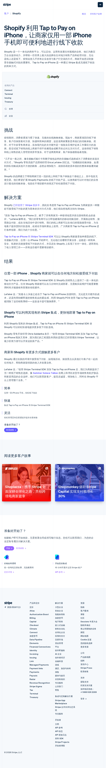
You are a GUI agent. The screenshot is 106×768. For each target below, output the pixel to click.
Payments (34, 672)
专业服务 (59, 682)
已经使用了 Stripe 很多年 (26, 205)
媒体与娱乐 (60, 675)
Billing (33, 618)
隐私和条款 (85, 625)
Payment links (36, 668)
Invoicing (34, 654)
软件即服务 (60, 650)
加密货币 (33, 636)
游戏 (57, 664)
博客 (82, 614)
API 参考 (59, 572)
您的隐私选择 (86, 643)
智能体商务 (60, 614)
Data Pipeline (36, 639)
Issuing (33, 657)
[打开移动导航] (100, 4)
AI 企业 (58, 654)
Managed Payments (39, 664)
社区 (82, 618)
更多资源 (84, 646)
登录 (82, 698)
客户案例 (84, 610)
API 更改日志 (61, 735)
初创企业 (59, 610)
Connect (33, 632)
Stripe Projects (62, 742)
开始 (8, 548)
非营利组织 (60, 679)
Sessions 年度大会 (89, 621)
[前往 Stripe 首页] (7, 603)
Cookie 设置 (86, 639)
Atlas (32, 610)
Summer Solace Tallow (45, 372)
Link (32, 661)
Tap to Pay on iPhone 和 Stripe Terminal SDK (28, 236)
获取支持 (84, 681)
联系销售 (10, 430)
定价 (31, 607)
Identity (33, 650)
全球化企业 (60, 632)
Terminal (34, 693)
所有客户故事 (96, 13)
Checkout (34, 625)
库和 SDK (59, 738)
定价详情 (8, 572)
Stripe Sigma (36, 686)
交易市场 (59, 639)
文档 (57, 724)
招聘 (82, 660)
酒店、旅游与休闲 (63, 668)
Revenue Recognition (40, 682)
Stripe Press (86, 668)
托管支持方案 (86, 685)
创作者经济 (60, 657)
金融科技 (59, 661)
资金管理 (59, 643)
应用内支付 (60, 636)
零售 (57, 690)
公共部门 (59, 686)
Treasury (34, 697)
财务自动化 (60, 628)
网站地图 (84, 636)
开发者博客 (60, 745)
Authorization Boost (39, 614)
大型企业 (59, 607)
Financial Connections (40, 646)
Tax (31, 690)
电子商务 (59, 621)
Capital (33, 621)
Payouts (33, 675)
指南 (82, 607)
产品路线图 (85, 657)
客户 (6, 13)
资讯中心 (84, 664)
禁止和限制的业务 (88, 628)
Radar (32, 679)
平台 (57, 646)
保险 (57, 672)
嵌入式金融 (60, 625)
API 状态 (59, 731)
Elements (34, 643)
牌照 (82, 632)
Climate (33, 628)
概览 (84, 13)
